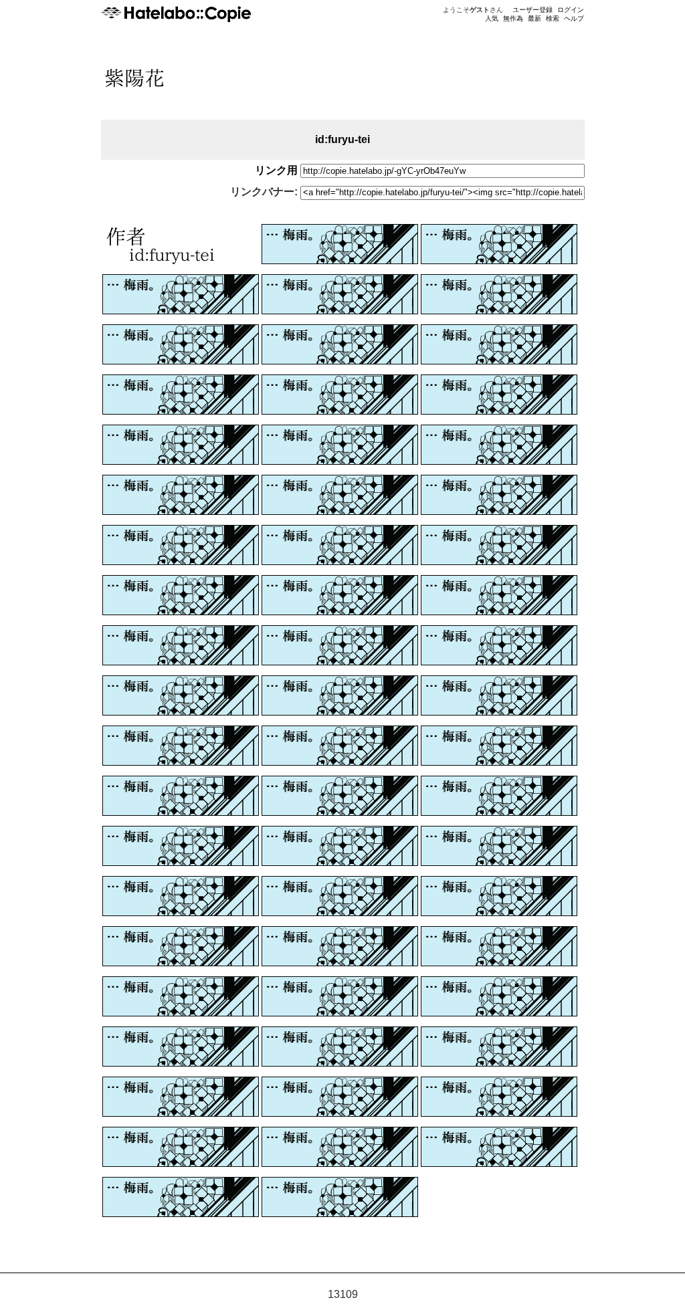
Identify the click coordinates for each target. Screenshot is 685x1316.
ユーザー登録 (532, 9)
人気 (491, 18)
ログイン (570, 9)
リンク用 (276, 170)
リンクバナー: (264, 191)
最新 (534, 18)
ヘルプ (574, 18)
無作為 (513, 18)
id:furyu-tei (342, 139)
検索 (552, 18)
